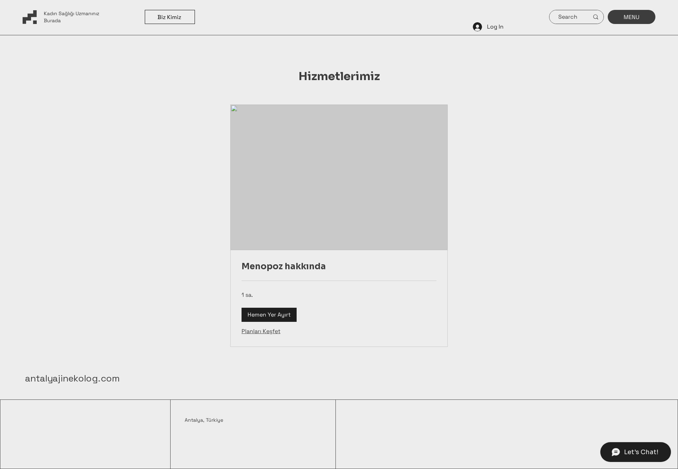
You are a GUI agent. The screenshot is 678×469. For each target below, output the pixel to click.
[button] (269, 315)
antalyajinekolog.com (72, 378)
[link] (339, 266)
